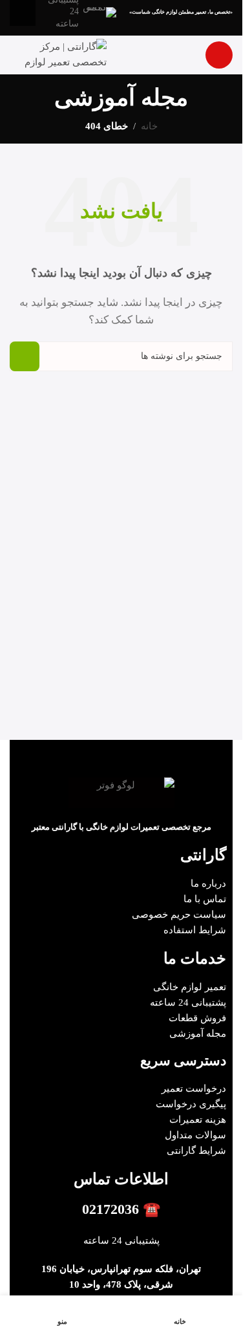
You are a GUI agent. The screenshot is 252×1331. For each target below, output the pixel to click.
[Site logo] (58, 54)
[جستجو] (24, 356)
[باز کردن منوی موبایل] (219, 55)
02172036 (110, 1209)
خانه (149, 126)
